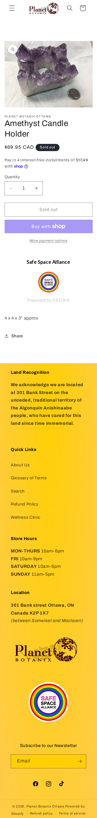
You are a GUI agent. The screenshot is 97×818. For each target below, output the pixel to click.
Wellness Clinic (25, 517)
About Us (20, 465)
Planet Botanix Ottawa (45, 806)
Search (18, 491)
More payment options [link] (49, 241)
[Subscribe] (79, 761)
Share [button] (17, 336)
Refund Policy (25, 504)
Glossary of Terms (29, 478)
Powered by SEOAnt (48, 300)
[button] (11, 8)
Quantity (12, 177)
